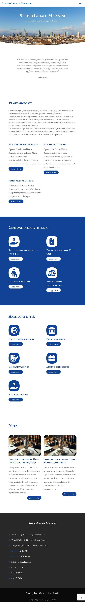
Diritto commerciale (57, 366)
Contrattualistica (19, 366)
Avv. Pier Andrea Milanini (23, 144)
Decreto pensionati (19, 281)
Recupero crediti (18, 394)
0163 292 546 (16, 573)
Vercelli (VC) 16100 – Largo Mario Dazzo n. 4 (30, 540)
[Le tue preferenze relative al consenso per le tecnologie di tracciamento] (81, 598)
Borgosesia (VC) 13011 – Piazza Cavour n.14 (29, 545)
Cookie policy (45, 593)
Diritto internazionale (21, 339)
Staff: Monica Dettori (21, 180)
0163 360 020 (16, 578)
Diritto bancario (56, 339)
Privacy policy (31, 593)
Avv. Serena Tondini (55, 144)
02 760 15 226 (17, 567)
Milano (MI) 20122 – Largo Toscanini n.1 (28, 534)
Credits (56, 593)
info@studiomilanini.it (21, 562)
